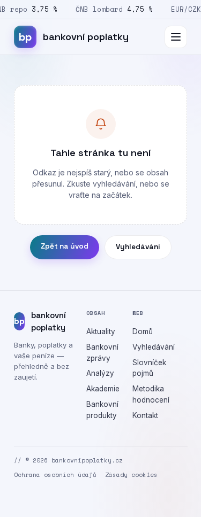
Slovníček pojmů (149, 368)
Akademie (103, 388)
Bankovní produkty (102, 410)
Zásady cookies (131, 474)
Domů (142, 331)
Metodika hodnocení (150, 394)
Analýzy (100, 373)
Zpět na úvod (64, 246)
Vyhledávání (138, 246)
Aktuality (100, 331)
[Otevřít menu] (176, 37)
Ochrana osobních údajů (55, 474)
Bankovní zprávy (102, 352)
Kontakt (145, 415)
